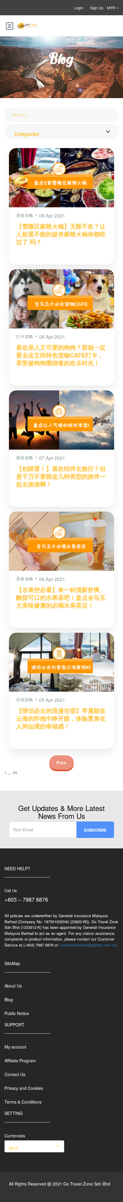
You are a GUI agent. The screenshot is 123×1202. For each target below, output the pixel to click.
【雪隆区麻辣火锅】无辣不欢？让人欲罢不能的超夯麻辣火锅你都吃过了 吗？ (61, 234)
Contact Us (14, 1074)
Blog (8, 999)
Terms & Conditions (22, 1102)
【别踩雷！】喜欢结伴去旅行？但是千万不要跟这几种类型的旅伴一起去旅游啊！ (61, 476)
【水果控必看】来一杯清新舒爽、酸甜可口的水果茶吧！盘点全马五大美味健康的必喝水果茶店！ (61, 597)
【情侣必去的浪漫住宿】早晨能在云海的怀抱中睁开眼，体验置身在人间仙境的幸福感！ (61, 718)
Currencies (14, 1136)
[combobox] (61, 131)
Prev (61, 763)
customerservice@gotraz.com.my (88, 945)
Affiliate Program (20, 1060)
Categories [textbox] (26, 133)
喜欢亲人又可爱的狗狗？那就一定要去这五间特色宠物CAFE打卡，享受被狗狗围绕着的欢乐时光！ (61, 355)
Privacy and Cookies (23, 1088)
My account (15, 1047)
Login (78, 7)
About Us (13, 986)
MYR (111, 7)
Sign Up (96, 7)
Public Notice (16, 1013)
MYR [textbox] (13, 1148)
